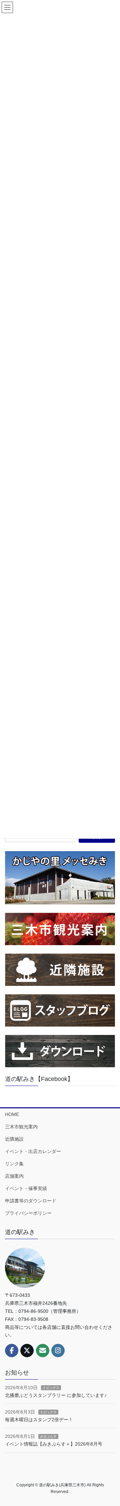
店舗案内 (14, 1176)
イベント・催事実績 (26, 1188)
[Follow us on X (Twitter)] (27, 1350)
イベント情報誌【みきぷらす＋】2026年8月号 (53, 1444)
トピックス (51, 1388)
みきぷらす (48, 1436)
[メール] (42, 1350)
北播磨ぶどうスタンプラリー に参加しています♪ (56, 1395)
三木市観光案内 (21, 1126)
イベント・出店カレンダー (33, 1151)
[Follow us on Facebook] (11, 1350)
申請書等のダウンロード (30, 1200)
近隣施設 (14, 1139)
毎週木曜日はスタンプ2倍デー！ (39, 1419)
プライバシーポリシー (28, 1213)
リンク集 (14, 1163)
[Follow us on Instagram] (58, 1350)
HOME (12, 1114)
